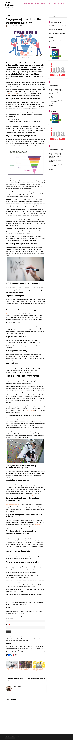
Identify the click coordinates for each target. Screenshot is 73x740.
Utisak (37, 3)
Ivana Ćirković (9, 4)
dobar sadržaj (30, 410)
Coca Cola (48, 6)
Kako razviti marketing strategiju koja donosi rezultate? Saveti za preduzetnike (57, 89)
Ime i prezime (10, 618)
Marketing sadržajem (11, 313)
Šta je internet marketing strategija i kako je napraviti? (56, 92)
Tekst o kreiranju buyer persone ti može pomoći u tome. (26, 495)
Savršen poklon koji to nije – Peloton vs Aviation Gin (24, 669)
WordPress (40, 6)
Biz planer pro (61, 6)
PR (66, 3)
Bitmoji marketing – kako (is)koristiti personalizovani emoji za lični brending (38, 669)
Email (8, 624)
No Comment (28, 26)
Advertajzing (52, 3)
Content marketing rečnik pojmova (57, 33)
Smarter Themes (11, 737)
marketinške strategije (11, 93)
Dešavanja (32, 6)
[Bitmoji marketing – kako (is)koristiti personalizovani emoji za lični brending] (39, 664)
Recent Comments (56, 82)
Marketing (61, 3)
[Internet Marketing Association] (57, 76)
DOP (54, 6)
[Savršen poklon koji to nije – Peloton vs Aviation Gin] (25, 664)
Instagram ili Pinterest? (59, 85)
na (51, 85)
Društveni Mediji (28, 3)
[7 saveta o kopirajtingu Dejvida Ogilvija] (12, 664)
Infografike (44, 3)
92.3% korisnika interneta (12, 504)
